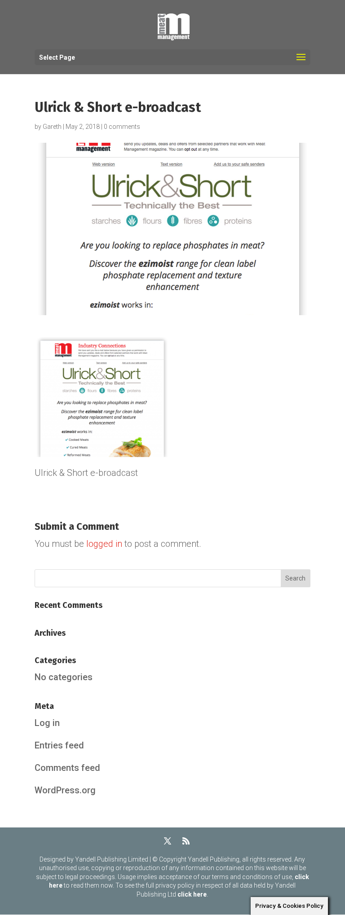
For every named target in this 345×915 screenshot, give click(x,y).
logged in (104, 543)
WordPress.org (65, 790)
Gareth (52, 126)
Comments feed (67, 767)
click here (192, 894)
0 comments (122, 126)
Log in (47, 722)
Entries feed (59, 745)
